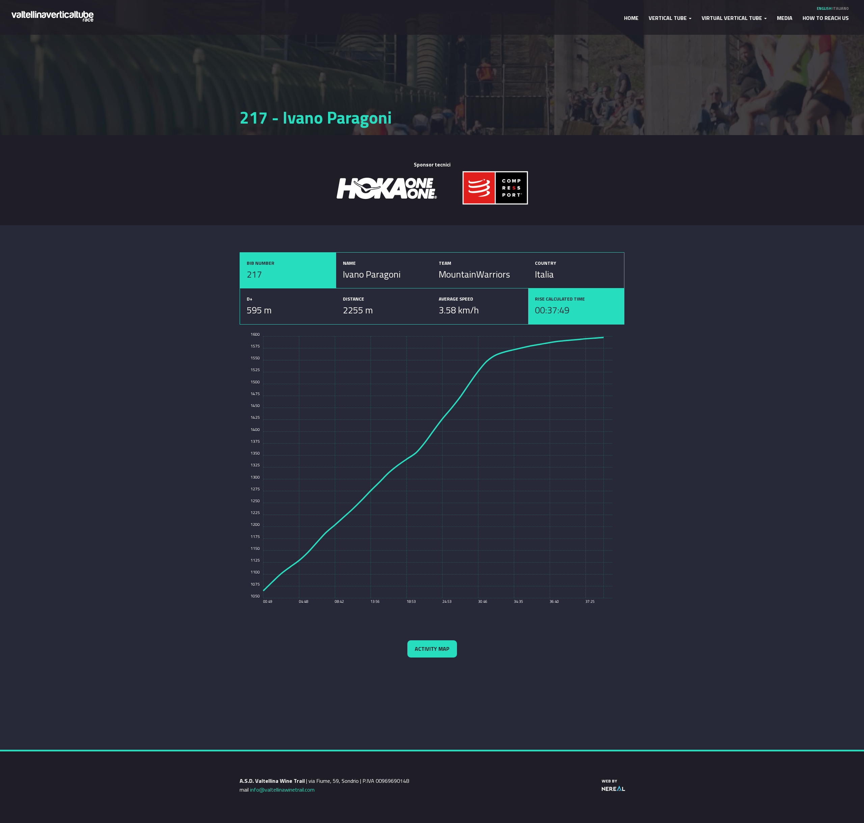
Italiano (840, 8)
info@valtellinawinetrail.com (282, 790)
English (824, 8)
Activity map (432, 649)
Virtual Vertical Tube (732, 18)
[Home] (52, 15)
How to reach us (826, 18)
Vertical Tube (668, 18)
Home (631, 18)
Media (784, 18)
